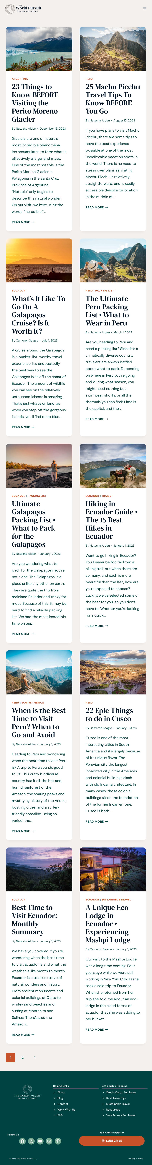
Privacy (131, 1158)
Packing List (104, 290)
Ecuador (18, 290)
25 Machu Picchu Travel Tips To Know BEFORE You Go (113, 99)
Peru (89, 78)
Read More (23, 222)
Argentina (20, 78)
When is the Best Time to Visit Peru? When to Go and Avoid (39, 722)
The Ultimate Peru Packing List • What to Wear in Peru (107, 311)
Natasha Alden (26, 129)
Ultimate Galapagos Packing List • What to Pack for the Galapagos (33, 524)
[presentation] (39, 49)
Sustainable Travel (116, 899)
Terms (140, 1158)
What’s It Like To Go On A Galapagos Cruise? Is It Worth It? (38, 315)
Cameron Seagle (27, 340)
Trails (106, 495)
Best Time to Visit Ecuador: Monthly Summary (34, 919)
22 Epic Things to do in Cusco (109, 714)
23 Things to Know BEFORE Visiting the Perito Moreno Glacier (35, 103)
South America (33, 702)
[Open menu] (144, 9)
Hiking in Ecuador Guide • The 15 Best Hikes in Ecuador (112, 520)
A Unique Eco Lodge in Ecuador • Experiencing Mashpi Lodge (108, 923)
